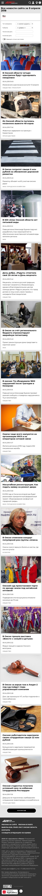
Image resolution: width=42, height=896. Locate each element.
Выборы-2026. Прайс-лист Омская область (19, 827)
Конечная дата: (7, 35)
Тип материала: (7, 24)
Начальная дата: (8, 31)
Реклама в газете (25, 824)
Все (4, 16)
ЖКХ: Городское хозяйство (14, 186)
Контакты (6, 830)
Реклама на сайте (9, 824)
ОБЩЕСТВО (7, 297)
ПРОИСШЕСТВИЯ (9, 136)
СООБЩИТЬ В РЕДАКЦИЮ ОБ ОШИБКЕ (16, 833)
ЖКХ (4, 239)
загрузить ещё (21, 810)
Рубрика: (5, 28)
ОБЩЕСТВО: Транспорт (12, 87)
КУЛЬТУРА (6, 552)
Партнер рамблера (18, 886)
